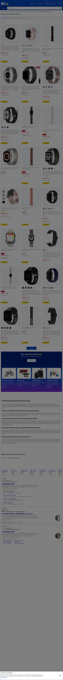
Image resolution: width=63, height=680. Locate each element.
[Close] (60, 675)
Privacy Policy (4, 677)
